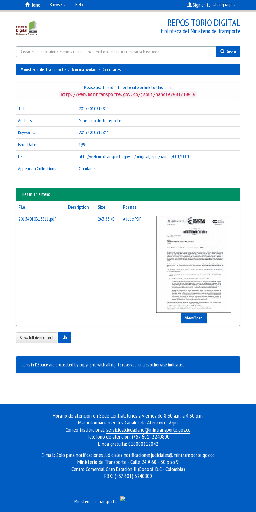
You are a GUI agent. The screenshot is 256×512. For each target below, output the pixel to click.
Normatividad (84, 70)
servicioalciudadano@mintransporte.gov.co (148, 429)
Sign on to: (202, 5)
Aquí (173, 422)
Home (35, 5)
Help (79, 5)
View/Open (194, 318)
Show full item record (36, 337)
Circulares (111, 70)
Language (224, 5)
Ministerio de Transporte (43, 70)
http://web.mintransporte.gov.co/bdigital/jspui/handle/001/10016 (135, 156)
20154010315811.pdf (37, 219)
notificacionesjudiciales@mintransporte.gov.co (169, 455)
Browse (56, 5)
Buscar (230, 51)
